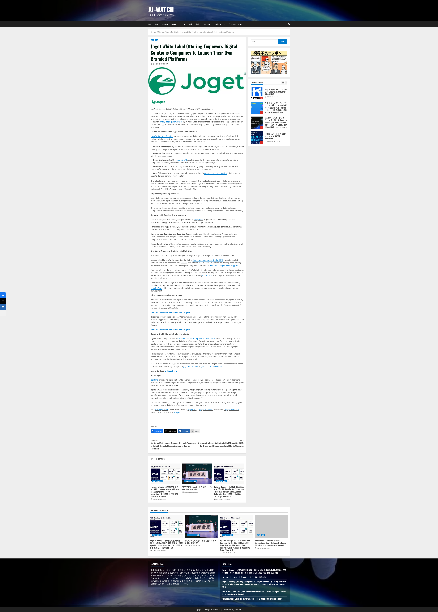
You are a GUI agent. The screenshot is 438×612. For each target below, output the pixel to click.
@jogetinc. (177, 412)
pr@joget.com (171, 371)
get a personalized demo (211, 366)
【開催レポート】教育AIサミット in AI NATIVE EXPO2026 (257, 123)
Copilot (183, 24)
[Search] (289, 24)
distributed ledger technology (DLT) (225, 265)
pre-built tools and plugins (215, 173)
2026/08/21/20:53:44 (273, 126)
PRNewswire (188, 481)
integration (198, 219)
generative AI (181, 160)
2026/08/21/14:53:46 (273, 141)
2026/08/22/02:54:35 (191, 492)
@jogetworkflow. (231, 409)
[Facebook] (3, 295)
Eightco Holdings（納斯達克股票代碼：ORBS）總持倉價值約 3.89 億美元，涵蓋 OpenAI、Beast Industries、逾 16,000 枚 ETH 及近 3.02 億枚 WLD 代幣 (165, 474)
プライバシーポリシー (236, 24)
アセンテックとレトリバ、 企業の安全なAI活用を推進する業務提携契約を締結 (257, 137)
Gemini (173, 24)
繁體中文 (159, 481)
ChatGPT (165, 24)
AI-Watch (161, 9)
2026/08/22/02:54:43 (159, 499)
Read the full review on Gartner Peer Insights (170, 312)
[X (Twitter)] (3, 301)
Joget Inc (154, 380)
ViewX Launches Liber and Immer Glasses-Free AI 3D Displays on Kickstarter (252, 598)
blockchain (207, 275)
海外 (197, 24)
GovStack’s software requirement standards (196, 338)
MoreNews (227, 609)
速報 (149, 24)
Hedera (184, 262)
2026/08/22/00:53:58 (263, 548)
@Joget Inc (192, 409)
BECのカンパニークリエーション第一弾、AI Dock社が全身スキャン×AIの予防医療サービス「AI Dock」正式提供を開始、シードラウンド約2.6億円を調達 (257, 108)
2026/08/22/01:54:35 (223, 499)
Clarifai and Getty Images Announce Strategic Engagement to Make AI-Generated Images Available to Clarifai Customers (174, 444)
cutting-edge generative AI (170, 122)
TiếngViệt (219, 481)
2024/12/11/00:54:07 (161, 64)
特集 (156, 24)
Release (207, 24)
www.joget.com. (161, 409)
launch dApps (156, 288)
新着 (152, 40)
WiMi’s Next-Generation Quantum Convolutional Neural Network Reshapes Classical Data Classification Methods (271, 526)
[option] (269, 94)
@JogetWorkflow (206, 409)
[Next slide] (286, 82)
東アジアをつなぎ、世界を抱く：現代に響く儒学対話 (197, 474)
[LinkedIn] (3, 307)
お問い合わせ (220, 24)
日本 (190, 24)
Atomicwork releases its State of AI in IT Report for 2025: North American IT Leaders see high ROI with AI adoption (221, 443)
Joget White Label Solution (162, 136)
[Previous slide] (283, 82)
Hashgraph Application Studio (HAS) (208, 260)
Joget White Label (190, 366)
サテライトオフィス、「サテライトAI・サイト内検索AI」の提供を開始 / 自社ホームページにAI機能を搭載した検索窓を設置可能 (257, 93)
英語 (156, 40)
